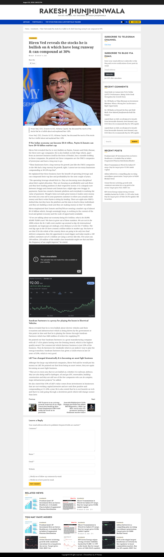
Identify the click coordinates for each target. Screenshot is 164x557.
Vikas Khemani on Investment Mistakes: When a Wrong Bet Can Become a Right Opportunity (121, 103)
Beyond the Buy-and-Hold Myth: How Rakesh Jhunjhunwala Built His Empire (119, 112)
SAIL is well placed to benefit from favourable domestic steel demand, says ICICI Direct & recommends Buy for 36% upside (121, 121)
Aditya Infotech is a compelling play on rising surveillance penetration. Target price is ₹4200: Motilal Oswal (121, 176)
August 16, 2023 (42, 56)
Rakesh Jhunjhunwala (82, 11)
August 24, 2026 (84, 509)
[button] (126, 22)
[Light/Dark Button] (123, 22)
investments (33, 38)
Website (32, 469)
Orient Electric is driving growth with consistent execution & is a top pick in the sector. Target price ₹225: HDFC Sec (119, 185)
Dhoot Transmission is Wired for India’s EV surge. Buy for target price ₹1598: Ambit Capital (88, 504)
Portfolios (36, 22)
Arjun (32, 56)
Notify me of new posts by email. (42, 480)
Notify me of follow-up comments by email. (46, 476)
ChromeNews (88, 555)
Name (31, 454)
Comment (33, 428)
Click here (107, 45)
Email (31, 462)
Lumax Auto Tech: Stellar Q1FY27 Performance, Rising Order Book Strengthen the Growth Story (119, 94)
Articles (26, 22)
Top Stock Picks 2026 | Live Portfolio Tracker (63, 22)
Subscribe (136, 22)
